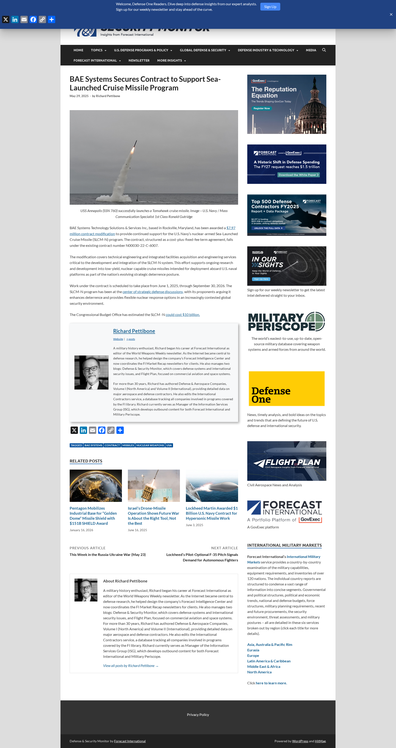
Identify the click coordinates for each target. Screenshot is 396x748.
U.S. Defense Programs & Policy (141, 50)
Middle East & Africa (263, 666)
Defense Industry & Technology (266, 50)
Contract (112, 445)
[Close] (391, 14)
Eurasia (253, 650)
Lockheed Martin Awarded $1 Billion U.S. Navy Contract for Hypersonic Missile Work (212, 513)
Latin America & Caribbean (269, 661)
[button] (130, 339)
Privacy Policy (198, 714)
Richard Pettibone (108, 96)
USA (169, 445)
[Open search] (324, 50)
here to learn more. (271, 683)
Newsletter (139, 60)
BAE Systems (93, 445)
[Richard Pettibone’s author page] (91, 372)
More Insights (169, 60)
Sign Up (270, 6)
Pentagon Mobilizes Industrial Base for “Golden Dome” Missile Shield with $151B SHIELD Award (93, 516)
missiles (128, 445)
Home (78, 50)
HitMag (320, 741)
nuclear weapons (150, 445)
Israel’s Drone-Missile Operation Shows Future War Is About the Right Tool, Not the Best (153, 516)
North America (259, 672)
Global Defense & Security (203, 50)
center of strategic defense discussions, (153, 291)
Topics (96, 50)
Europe (253, 655)
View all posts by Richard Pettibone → (131, 665)
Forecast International (95, 60)
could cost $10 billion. (183, 314)
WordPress (300, 741)
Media (311, 50)
